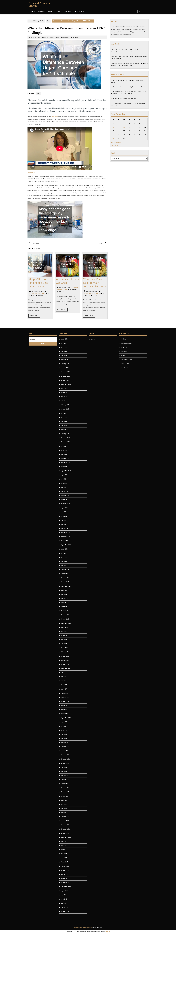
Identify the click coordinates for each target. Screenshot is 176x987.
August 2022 (64, 475)
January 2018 (65, 656)
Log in (93, 339)
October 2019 (65, 582)
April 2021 (64, 524)
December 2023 (65, 438)
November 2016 (65, 709)
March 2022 (64, 491)
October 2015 (65, 763)
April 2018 (64, 643)
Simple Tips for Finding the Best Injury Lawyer (38, 283)
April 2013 (64, 858)
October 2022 (65, 466)
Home (48, 21)
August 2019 (64, 590)
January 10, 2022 (64, 287)
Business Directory (127, 343)
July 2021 (63, 512)
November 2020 (65, 536)
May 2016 (64, 734)
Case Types (68, 11)
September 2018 (66, 623)
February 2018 (65, 652)
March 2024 (64, 429)
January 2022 (65, 499)
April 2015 (64, 771)
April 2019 (64, 594)
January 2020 (65, 573)
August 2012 (64, 891)
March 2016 (64, 742)
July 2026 (63, 343)
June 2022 (64, 483)
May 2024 (64, 421)
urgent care (54, 116)
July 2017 (63, 676)
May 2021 (64, 520)
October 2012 (65, 882)
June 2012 (64, 899)
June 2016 (64, 730)
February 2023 (65, 458)
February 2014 (65, 816)
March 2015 (64, 775)
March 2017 (64, 693)
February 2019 (65, 602)
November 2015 (65, 759)
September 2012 (66, 886)
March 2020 (64, 565)
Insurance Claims (54, 11)
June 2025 (64, 392)
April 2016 (64, 738)
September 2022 (66, 471)
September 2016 (66, 718)
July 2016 (63, 726)
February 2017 (65, 697)
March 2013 (64, 862)
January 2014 (65, 821)
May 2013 (64, 853)
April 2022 (64, 487)
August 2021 (64, 508)
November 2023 (65, 442)
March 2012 (64, 907)
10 (124, 127)
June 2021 (64, 516)
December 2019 (65, 578)
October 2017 (65, 664)
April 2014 (64, 808)
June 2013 (64, 849)
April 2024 (64, 425)
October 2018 (65, 619)
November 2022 (65, 462)
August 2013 (64, 841)
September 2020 (66, 545)
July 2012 (63, 895)
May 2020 (64, 561)
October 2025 (65, 380)
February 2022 (65, 495)
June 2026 (64, 347)
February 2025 (65, 405)
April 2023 (64, 454)
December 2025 (65, 372)
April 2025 (64, 401)
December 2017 (65, 660)
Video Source (31, 172)
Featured (123, 351)
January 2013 (65, 870)
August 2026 (64, 339)
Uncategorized (125, 368)
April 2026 (64, 355)
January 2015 (65, 783)
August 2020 (64, 549)
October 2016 (65, 713)
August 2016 (64, 722)
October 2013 (65, 833)
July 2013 (63, 845)
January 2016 (65, 751)
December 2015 (65, 755)
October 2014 (65, 796)
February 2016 (65, 746)
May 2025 (64, 396)
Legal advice (79, 11)
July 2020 (63, 553)
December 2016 (65, 705)
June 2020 (64, 557)
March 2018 (64, 648)
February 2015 (65, 779)
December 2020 (65, 532)
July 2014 (63, 804)
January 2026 (65, 368)
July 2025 (63, 388)
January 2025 (65, 409)
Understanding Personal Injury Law (124, 98)
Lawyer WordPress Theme (83, 927)
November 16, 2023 (37, 291)
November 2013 (65, 829)
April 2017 (64, 689)
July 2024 (63, 413)
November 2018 (65, 615)
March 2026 (64, 359)
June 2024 (64, 417)
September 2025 (66, 384)
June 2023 (64, 450)
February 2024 (65, 433)
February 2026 (65, 363)
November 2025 (65, 376)
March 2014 (64, 812)
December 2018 (65, 611)
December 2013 (65, 825)
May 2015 (64, 767)
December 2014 (65, 788)
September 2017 (66, 668)
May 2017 (64, 685)
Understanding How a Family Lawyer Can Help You (130, 87)
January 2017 (65, 701)
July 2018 (63, 631)
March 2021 (64, 528)
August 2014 (64, 800)
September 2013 (66, 837)
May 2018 (64, 639)
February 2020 (65, 569)
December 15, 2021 (92, 291)
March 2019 (64, 598)
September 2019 (66, 586)
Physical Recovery (38, 11)
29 (113, 138)
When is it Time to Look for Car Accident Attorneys (94, 283)
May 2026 (64, 351)
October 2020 (65, 541)
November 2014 (65, 792)
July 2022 (63, 479)
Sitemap (107, 931)
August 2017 (64, 672)
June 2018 (64, 635)
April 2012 (64, 903)
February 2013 (65, 866)
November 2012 (65, 878)
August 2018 (64, 627)
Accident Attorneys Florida (40, 4)
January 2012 (65, 911)
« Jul (112, 145)
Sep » (116, 145)
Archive (123, 339)
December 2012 (65, 874)
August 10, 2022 (35, 37)
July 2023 (63, 446)
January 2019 (65, 606)
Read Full (35, 316)
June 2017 (64, 681)
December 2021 (65, 503)
